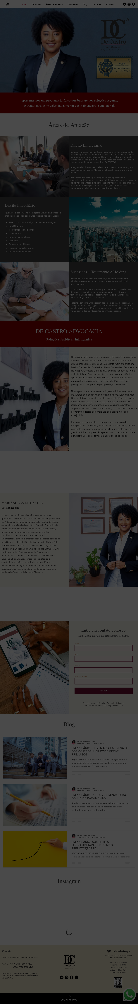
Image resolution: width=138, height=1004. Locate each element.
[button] (128, 991)
